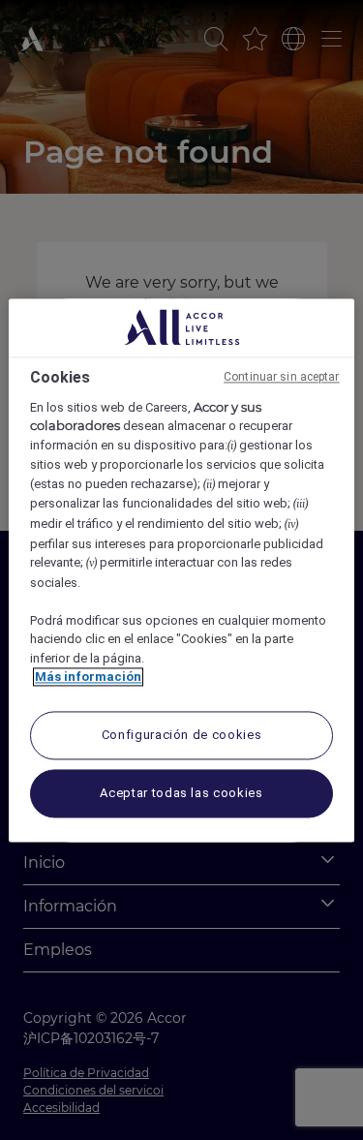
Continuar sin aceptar (282, 377)
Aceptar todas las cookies (181, 793)
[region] (181, 570)
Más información (88, 677)
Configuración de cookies (182, 734)
